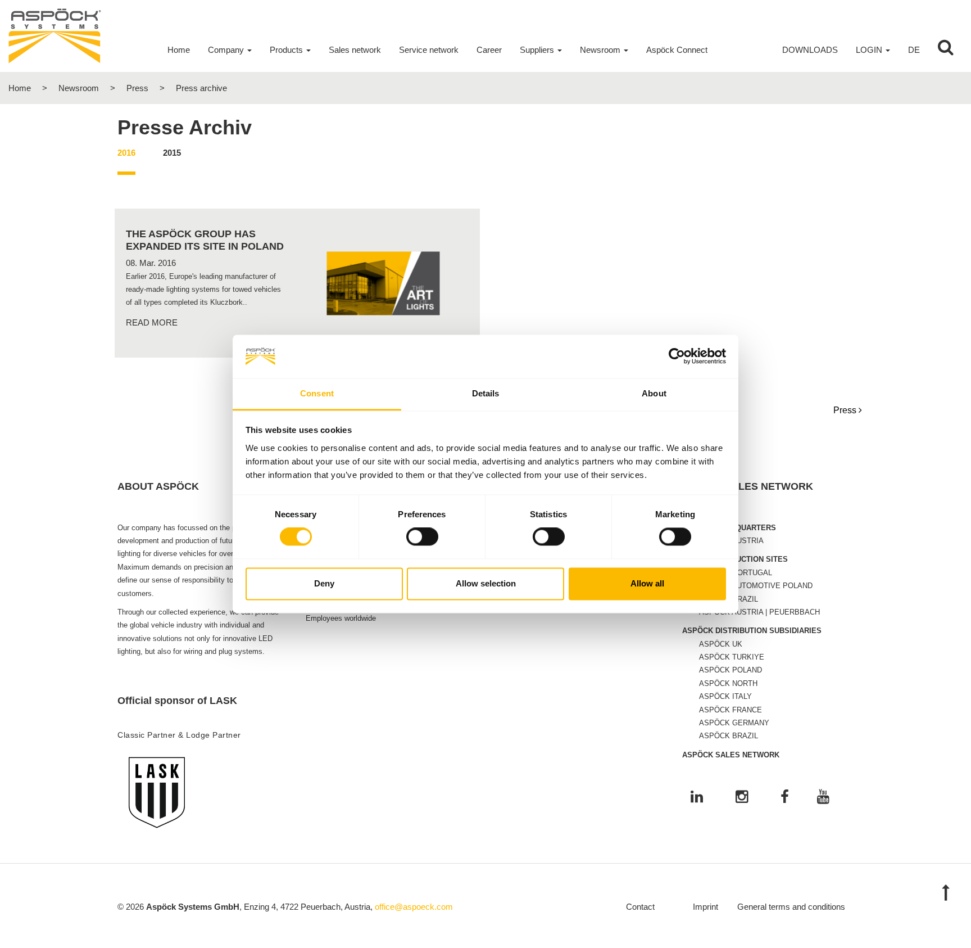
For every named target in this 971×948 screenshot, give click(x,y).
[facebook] (785, 797)
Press (137, 88)
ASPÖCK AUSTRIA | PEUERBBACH (759, 612)
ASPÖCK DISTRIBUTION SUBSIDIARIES (752, 630)
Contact (640, 906)
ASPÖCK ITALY (725, 696)
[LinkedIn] (697, 797)
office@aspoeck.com (414, 906)
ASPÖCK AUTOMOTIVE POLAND (756, 585)
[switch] (422, 537)
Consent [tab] (317, 393)
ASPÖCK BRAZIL (728, 736)
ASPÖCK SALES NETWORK (730, 755)
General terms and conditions (791, 906)
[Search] (946, 50)
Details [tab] (486, 393)
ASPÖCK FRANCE (730, 710)
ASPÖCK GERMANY (734, 723)
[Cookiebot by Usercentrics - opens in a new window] (677, 356)
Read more (152, 322)
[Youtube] (823, 797)
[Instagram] (742, 797)
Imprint (705, 906)
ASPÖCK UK (720, 644)
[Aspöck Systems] (54, 35)
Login (869, 50)
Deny (324, 583)
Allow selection (486, 583)
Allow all (647, 583)
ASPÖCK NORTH (728, 683)
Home (19, 88)
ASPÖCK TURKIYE (731, 657)
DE (914, 50)
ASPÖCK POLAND (730, 670)
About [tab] (654, 393)
